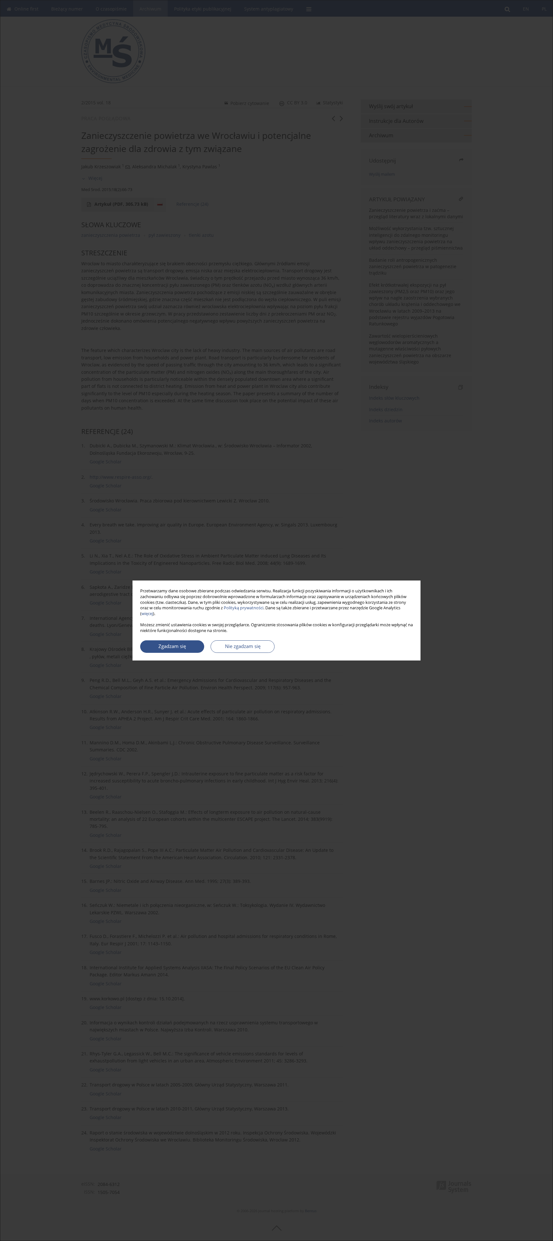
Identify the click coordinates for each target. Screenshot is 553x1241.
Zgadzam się (172, 646)
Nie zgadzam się (242, 646)
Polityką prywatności (243, 608)
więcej (147, 613)
